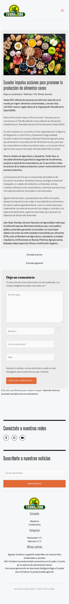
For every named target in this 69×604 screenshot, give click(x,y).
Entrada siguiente (34, 263)
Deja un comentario (13, 94)
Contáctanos (35, 524)
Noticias (28, 94)
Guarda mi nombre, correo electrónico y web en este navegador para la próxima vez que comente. (31, 370)
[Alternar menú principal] (62, 10)
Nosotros (34, 521)
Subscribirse (34, 483)
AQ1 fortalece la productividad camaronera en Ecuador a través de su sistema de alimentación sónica (34, 563)
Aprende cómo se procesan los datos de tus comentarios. (30, 392)
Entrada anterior (35, 254)
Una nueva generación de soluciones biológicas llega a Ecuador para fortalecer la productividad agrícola (34, 570)
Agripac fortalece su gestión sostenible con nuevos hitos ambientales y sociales (34, 556)
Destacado (32, 538)
